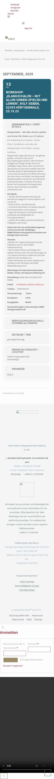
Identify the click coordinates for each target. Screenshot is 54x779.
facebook (15, 4)
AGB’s (29, 619)
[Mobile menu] (50, 26)
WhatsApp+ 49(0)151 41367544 (27, 474)
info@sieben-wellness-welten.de (30, 284)
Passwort (39, 643)
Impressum (37, 615)
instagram (15, 7)
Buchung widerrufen (19, 615)
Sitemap (38, 619)
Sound (11, 13)
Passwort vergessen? (13, 665)
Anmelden (10, 659)
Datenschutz (18, 619)
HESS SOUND (27, 581)
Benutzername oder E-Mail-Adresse (14, 646)
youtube (14, 10)
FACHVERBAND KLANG (27, 586)
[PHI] (27, 28)
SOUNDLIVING (27, 590)
